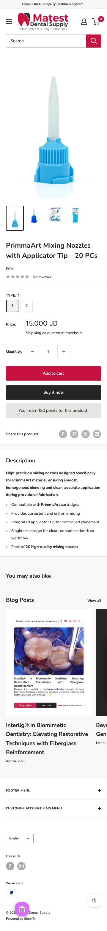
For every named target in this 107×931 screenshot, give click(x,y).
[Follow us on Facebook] (10, 866)
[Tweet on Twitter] (85, 434)
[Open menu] (9, 21)
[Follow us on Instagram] (21, 866)
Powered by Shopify (21, 919)
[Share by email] (97, 434)
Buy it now (53, 392)
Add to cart (53, 373)
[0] (96, 21)
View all (94, 600)
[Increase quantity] (64, 351)
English (14, 838)
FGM (10, 269)
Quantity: (14, 351)
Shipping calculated (43, 333)
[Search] (93, 41)
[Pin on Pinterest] (74, 434)
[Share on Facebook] (63, 434)
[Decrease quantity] (32, 351)
